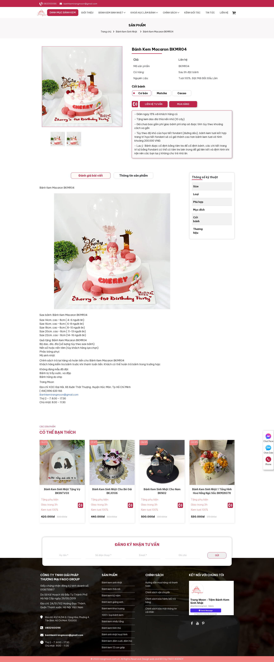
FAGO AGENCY (175, 659)
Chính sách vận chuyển (157, 592)
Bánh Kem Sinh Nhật (126, 31)
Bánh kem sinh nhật (112, 582)
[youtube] (197, 623)
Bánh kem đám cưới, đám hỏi (117, 641)
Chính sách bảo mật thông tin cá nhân (161, 610)
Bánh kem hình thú (111, 628)
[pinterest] (203, 623)
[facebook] (211, 598)
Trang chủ (106, 31)
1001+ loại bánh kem (112, 615)
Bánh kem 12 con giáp (113, 647)
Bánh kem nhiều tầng (113, 621)
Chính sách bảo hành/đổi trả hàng (160, 600)
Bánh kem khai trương (113, 608)
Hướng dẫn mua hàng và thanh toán (161, 584)
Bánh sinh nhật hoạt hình (114, 634)
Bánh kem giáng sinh (112, 602)
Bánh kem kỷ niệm (111, 595)
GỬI (217, 555)
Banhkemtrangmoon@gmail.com (58, 394)
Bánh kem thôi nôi (111, 589)
